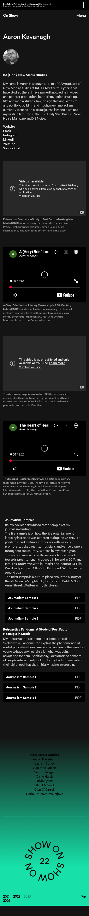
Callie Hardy (44, 776)
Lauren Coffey (44, 763)
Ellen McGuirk (44, 785)
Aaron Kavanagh (44, 759)
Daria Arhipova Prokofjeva (44, 794)
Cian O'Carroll (44, 789)
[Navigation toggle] (84, 5)
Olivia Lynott (44, 781)
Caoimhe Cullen (44, 768)
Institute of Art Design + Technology (28, 4)
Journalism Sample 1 (45, 598)
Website (9, 126)
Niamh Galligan (44, 772)
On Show (10, 15)
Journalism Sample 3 (45, 618)
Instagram (10, 135)
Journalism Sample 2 (45, 608)
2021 (6, 896)
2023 (27, 896)
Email (7, 131)
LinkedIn (9, 139)
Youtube (9, 144)
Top (83, 896)
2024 (6, 900)
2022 (16, 896)
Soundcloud (11, 148)
